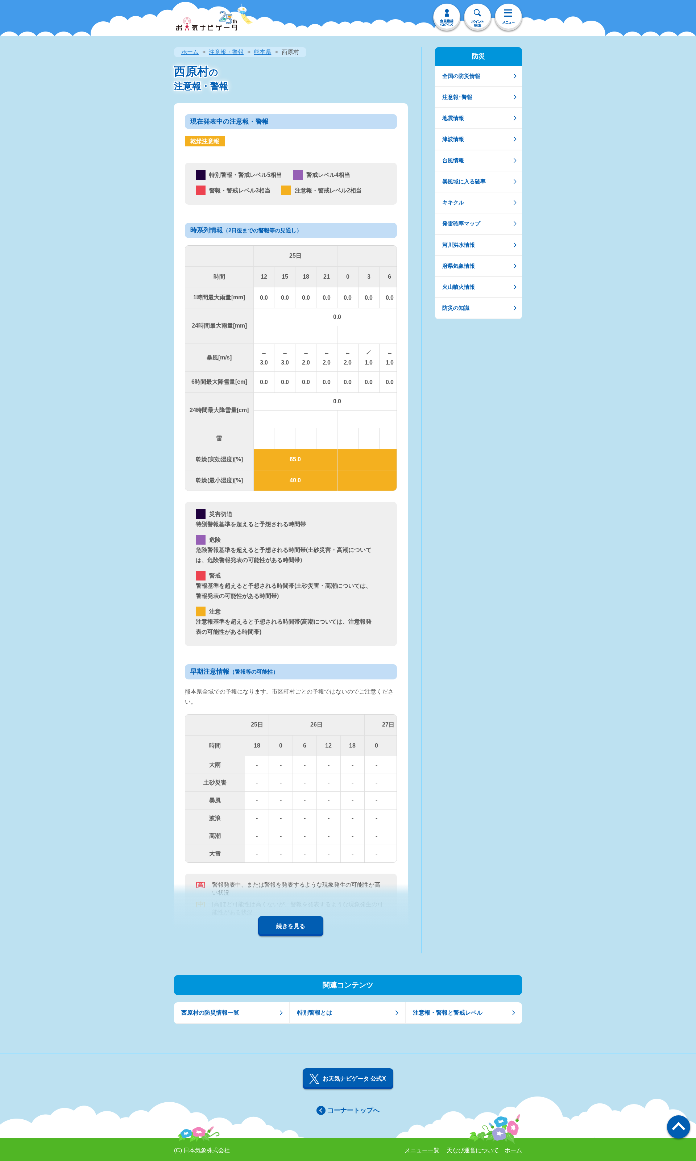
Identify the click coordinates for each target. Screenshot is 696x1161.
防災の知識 (455, 308)
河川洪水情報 (458, 245)
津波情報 (453, 139)
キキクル (453, 202)
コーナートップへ (353, 1110)
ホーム (190, 52)
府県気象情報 (458, 266)
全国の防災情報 (461, 76)
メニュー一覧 (422, 1150)
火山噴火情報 (458, 287)
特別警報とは (314, 1013)
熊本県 (262, 52)
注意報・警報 (226, 52)
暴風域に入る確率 (464, 181)
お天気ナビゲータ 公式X (354, 1078)
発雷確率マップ (461, 223)
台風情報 (453, 160)
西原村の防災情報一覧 (210, 1013)
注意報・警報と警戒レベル (447, 1013)
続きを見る (290, 926)
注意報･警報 (457, 97)
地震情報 (453, 118)
